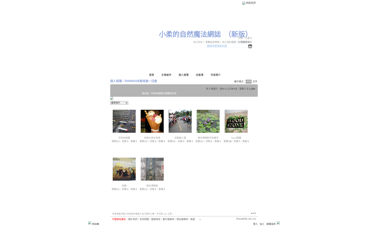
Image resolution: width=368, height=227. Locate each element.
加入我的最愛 (229, 42)
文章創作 (166, 74)
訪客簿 (199, 74)
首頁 (151, 74)
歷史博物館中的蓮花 (208, 138)
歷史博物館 (152, 185)
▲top (253, 213)
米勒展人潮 (180, 138)
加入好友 (198, 42)
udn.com (252, 218)
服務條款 (155, 219)
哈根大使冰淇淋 (152, 138)
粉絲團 (95, 224)
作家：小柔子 (245, 38)
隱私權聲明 (182, 219)
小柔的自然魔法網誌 (190, 34)
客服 (192, 219)
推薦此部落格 (212, 42)
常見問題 (144, 219)
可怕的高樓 (124, 138)
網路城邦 (251, 2)
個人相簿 (184, 74)
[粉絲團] (89, 222)
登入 (255, 224)
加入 (262, 224)
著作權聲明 (168, 219)
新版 (238, 34)
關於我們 (132, 219)
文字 (255, 81)
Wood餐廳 (236, 138)
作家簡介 (216, 74)
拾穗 (124, 185)
